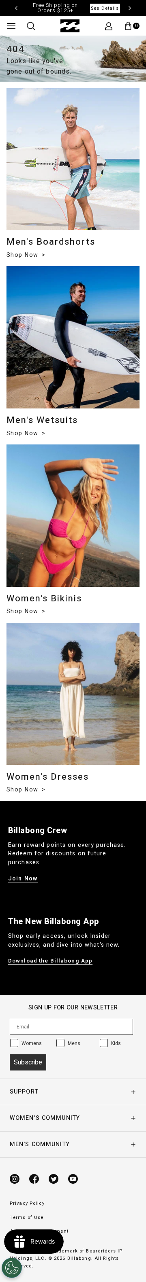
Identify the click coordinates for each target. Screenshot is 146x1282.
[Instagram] (14, 1179)
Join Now (23, 878)
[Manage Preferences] (12, 1268)
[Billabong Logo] (69, 25)
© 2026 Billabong (69, 1258)
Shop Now (23, 255)
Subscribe (28, 1062)
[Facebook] (34, 1179)
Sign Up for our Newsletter (73, 1007)
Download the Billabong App (50, 961)
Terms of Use (26, 1217)
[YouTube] (73, 1179)
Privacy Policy (27, 1203)
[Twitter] (53, 1179)
